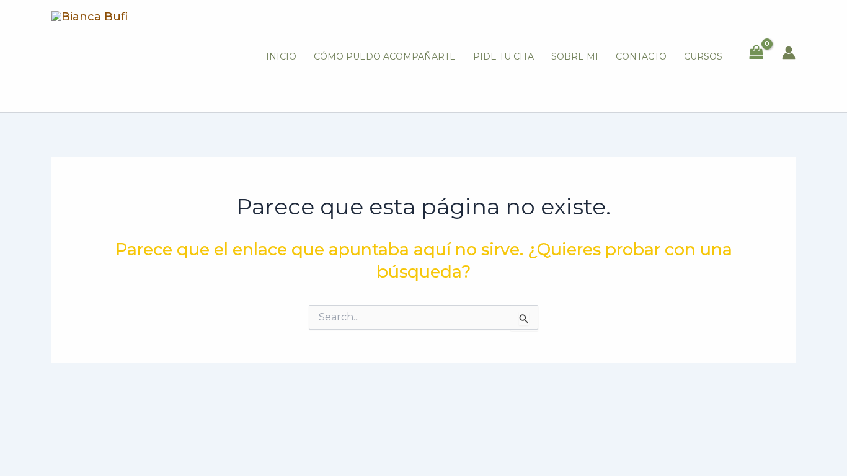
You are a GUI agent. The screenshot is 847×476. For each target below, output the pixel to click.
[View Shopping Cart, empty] (756, 53)
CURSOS (703, 56)
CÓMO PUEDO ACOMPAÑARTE (385, 56)
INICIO (281, 56)
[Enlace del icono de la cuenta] (789, 53)
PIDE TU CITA (503, 56)
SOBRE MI (574, 56)
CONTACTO (641, 56)
